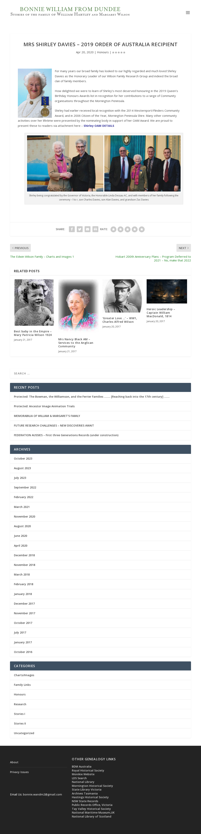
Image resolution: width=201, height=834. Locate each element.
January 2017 (23, 642)
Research (20, 704)
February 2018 (23, 584)
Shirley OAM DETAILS (99, 126)
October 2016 (23, 652)
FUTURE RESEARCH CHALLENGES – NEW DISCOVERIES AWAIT (54, 425)
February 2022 (23, 497)
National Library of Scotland (91, 816)
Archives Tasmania (85, 793)
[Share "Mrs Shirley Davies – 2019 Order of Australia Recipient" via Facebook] (72, 229)
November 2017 (24, 613)
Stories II (20, 723)
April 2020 (20, 545)
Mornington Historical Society (92, 786)
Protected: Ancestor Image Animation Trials (44, 406)
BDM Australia (81, 766)
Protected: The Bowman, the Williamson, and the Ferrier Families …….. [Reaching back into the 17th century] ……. (92, 396)
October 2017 (23, 623)
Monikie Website (83, 774)
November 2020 (24, 516)
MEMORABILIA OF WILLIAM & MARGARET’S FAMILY (47, 416)
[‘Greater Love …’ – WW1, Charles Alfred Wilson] (122, 296)
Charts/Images (24, 675)
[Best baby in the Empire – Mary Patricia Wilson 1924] (34, 302)
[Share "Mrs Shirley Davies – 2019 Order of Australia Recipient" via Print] (95, 229)
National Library (83, 782)
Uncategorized (24, 733)
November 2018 (24, 565)
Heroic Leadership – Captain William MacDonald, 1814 (161, 312)
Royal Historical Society (88, 770)
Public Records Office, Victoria (92, 805)
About (14, 762)
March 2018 (22, 574)
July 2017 (20, 632)
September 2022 (25, 487)
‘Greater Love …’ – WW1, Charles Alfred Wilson (119, 320)
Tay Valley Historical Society (91, 809)
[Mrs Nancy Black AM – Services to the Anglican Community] (78, 306)
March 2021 (22, 507)
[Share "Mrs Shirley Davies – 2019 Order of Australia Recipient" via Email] (87, 229)
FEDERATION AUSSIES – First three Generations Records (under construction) (66, 435)
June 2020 (20, 536)
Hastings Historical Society (90, 797)
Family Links (22, 685)
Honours (103, 52)
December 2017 (24, 603)
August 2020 (22, 526)
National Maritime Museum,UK (93, 812)
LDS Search (79, 778)
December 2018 (24, 555)
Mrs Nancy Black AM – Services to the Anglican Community (75, 342)
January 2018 (23, 594)
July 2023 (20, 478)
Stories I (19, 714)
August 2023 (22, 468)
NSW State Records (85, 801)
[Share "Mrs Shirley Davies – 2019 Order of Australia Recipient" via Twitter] (80, 229)
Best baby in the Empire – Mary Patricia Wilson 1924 (33, 333)
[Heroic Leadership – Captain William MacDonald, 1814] (167, 291)
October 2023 (23, 458)
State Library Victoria (86, 789)
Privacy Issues (19, 772)
